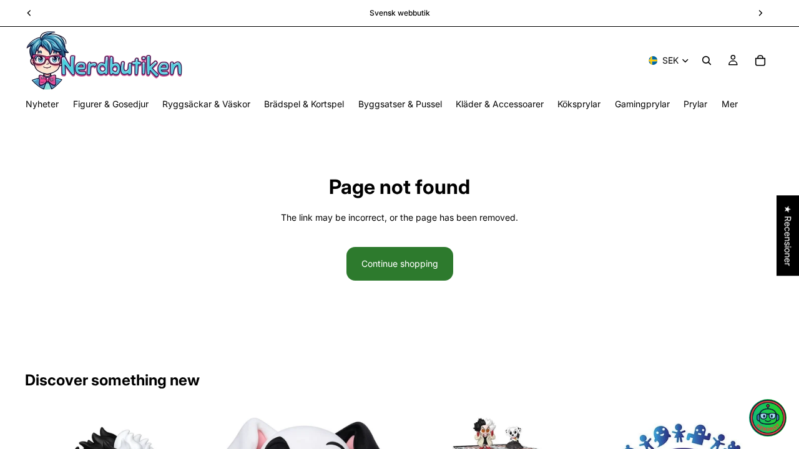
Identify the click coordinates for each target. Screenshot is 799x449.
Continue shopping (399, 263)
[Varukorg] (760, 60)
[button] (768, 418)
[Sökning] (706, 60)
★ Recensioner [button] (788, 235)
